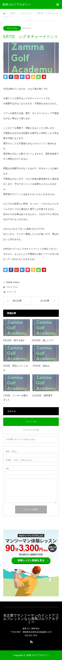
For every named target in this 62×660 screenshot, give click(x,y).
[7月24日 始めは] (45, 353)
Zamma (16, 282)
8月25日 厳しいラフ (43, 340)
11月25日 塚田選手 (42, 395)
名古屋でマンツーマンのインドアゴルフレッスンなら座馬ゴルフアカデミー (31, 619)
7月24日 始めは (40, 365)
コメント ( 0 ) (31, 422)
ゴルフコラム (12, 28)
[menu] (57, 4)
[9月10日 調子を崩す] (16, 327)
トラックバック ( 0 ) (31, 430)
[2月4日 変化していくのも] (16, 353)
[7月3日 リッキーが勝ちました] (16, 382)
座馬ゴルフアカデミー (16, 4)
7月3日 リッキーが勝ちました (15, 397)
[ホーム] (4, 12)
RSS (31, 641)
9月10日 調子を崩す (14, 340)
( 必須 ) (11, 451)
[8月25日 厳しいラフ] (45, 327)
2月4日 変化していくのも (15, 367)
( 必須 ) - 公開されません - (20, 460)
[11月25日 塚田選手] (45, 382)
